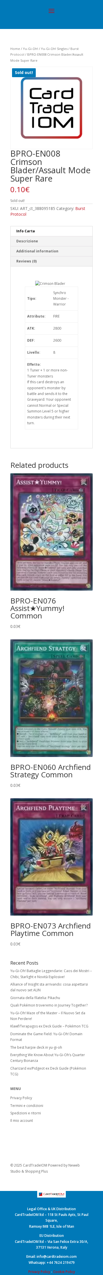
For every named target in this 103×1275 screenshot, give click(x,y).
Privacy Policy (21, 1097)
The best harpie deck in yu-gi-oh (36, 1047)
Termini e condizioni (26, 1105)
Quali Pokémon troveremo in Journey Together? (49, 1005)
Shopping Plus (36, 1171)
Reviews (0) (26, 261)
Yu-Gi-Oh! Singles (54, 48)
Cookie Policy (64, 1271)
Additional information (37, 251)
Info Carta (25, 231)
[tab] (51, 231)
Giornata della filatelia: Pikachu (35, 997)
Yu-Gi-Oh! (30, 48)
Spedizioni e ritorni (25, 1113)
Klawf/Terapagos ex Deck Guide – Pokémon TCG (49, 1026)
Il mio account (21, 1120)
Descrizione (27, 241)
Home (15, 48)
